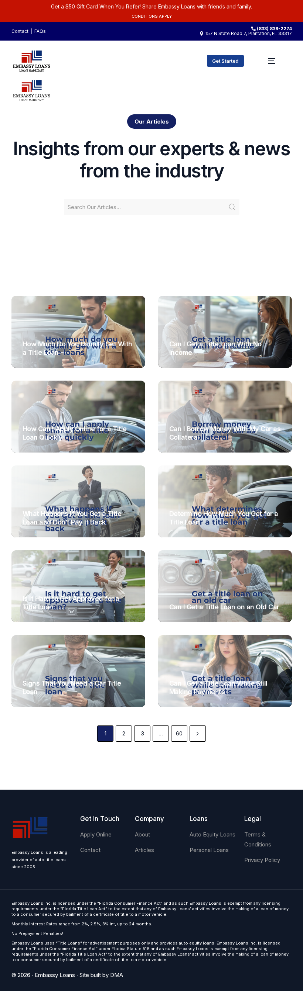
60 (179, 733)
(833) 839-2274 (274, 29)
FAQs (40, 31)
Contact (19, 31)
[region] (96, 933)
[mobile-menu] (271, 61)
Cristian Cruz (42, 364)
